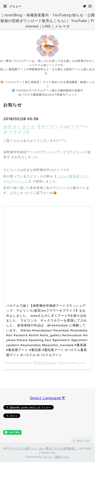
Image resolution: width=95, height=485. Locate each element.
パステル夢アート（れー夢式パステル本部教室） (46, 448)
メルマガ (62, 26)
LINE (46, 26)
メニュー (15, 6)
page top (82, 440)
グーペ (48, 456)
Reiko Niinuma (45, 362)
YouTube (79, 20)
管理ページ (62, 456)
